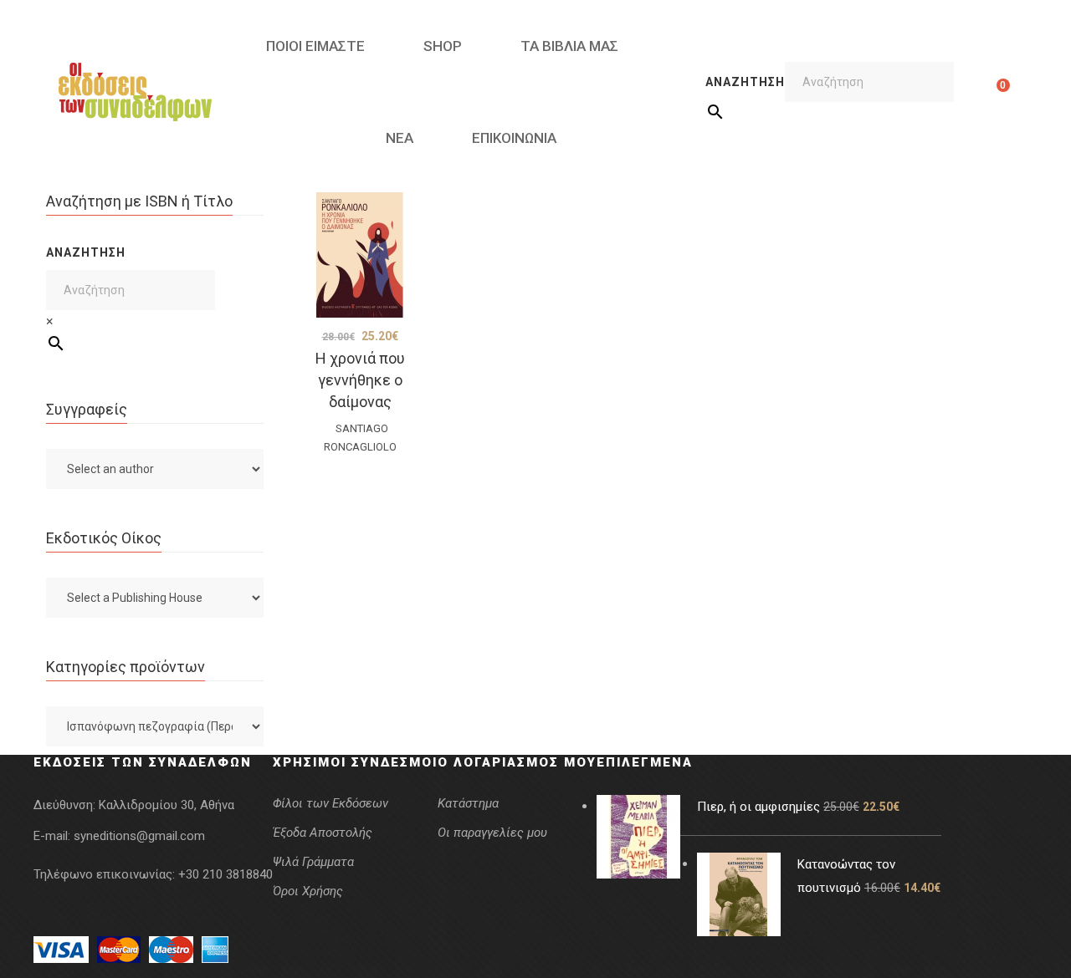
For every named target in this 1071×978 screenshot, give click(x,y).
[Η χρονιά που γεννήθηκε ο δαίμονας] (360, 255)
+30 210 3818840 (225, 874)
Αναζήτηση (745, 82)
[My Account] (977, 92)
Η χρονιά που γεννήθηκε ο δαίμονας (360, 379)
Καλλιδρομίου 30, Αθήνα (166, 804)
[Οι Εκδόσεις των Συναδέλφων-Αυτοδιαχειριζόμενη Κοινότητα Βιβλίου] (135, 92)
